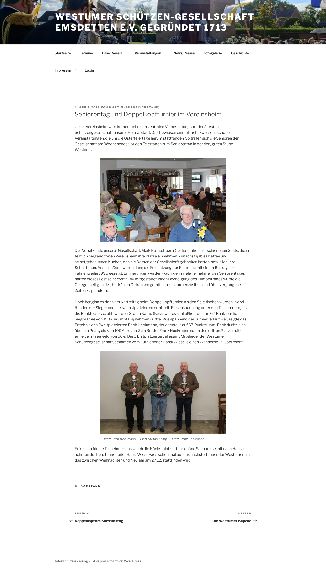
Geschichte (240, 53)
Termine (86, 53)
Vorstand (90, 486)
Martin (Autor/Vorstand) (134, 107)
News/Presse (184, 53)
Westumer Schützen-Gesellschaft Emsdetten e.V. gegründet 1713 (154, 22)
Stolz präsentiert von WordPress (116, 561)
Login (89, 70)
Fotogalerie (213, 53)
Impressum (63, 70)
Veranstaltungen (148, 53)
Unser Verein (112, 53)
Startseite (63, 53)
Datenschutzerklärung (71, 561)
